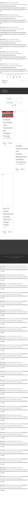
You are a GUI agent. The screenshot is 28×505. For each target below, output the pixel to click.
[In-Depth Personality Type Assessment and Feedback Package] (7, 114)
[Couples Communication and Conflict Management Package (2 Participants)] (20, 127)
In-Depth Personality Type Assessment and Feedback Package (8, 128)
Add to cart (5, 143)
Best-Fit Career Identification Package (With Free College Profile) (8, 216)
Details (11, 143)
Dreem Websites (16, 257)
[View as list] (15, 104)
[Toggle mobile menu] (25, 81)
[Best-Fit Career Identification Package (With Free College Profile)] (7, 190)
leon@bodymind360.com (17, 74)
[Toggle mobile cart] (22, 81)
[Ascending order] (20, 97)
